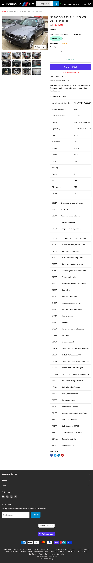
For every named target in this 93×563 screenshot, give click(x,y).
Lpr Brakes (32, 554)
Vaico (15, 549)
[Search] (56, 3)
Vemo (22, 549)
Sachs (52, 554)
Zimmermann (38, 551)
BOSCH (86, 549)
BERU (53, 549)
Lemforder (60, 554)
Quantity (53, 47)
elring (30, 551)
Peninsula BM (57, 25)
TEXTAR (53, 551)
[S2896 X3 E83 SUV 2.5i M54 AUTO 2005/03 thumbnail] (6, 55)
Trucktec (29, 549)
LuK (46, 554)
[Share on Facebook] (51, 455)
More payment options (71, 72)
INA (46, 551)
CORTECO (62, 551)
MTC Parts (14, 551)
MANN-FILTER (70, 549)
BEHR (79, 549)
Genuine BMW (6, 549)
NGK (83, 551)
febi (78, 551)
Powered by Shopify (46, 559)
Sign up (35, 515)
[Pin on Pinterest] (62, 455)
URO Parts (45, 549)
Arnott (41, 554)
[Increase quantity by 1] (70, 52)
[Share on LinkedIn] (58, 455)
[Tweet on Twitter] (55, 455)
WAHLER (71, 551)
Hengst (60, 549)
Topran (36, 549)
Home (4, 12)
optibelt (23, 551)
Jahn (7, 551)
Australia (45, 526)
